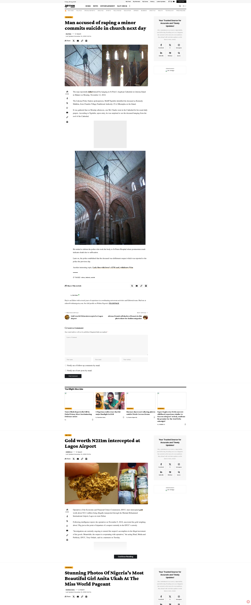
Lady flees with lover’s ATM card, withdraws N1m (113, 267)
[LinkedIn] (161, 54)
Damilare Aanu (101, 417)
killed (90, 91)
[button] (129, 6)
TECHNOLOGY (169, 10)
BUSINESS (144, 10)
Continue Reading (125, 557)
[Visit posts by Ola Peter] (67, 295)
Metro (68, 435)
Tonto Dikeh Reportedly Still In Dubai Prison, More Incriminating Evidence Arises (78, 414)
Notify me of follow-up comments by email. (83, 365)
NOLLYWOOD (117, 10)
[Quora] (178, 54)
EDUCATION (127, 10)
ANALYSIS (100, 10)
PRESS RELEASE (180, 10)
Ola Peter (68, 34)
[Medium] (170, 54)
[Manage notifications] (248, 601)
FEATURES (71, 10)
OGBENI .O (162, 424)
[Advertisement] (110, 134)
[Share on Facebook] (67, 98)
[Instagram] (178, 46)
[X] (171, 1)
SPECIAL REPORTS (89, 10)
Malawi (88, 277)
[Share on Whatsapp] (67, 107)
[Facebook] (169, 1)
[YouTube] (173, 1)
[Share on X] (74, 41)
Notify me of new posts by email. (79, 370)
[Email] (78, 41)
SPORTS (108, 10)
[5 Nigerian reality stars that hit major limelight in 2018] (110, 400)
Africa (83, 277)
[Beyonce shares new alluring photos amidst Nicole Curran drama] (140, 400)
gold (141, 509)
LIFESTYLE (152, 10)
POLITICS (79, 10)
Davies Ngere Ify (132, 417)
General (69, 17)
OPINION (136, 10)
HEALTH (160, 10)
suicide (93, 277)
